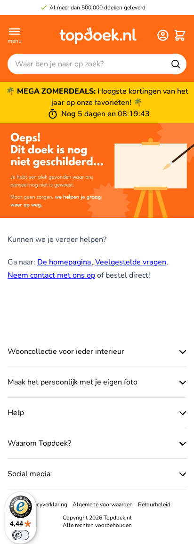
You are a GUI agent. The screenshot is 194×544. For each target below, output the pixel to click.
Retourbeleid (154, 504)
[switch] (20, 535)
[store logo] (98, 35)
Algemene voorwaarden (103, 504)
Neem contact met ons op (51, 275)
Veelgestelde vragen (130, 262)
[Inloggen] (163, 35)
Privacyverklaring (45, 504)
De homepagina (64, 262)
